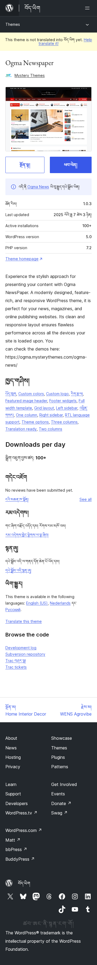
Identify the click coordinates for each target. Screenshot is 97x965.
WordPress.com (23, 830)
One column (26, 415)
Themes (12, 24)
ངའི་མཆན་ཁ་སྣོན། (17, 499)
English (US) (37, 603)
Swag (59, 813)
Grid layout (44, 408)
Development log (20, 647)
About (11, 738)
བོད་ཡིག (24, 883)
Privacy (12, 766)
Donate (61, 803)
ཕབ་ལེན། (70, 164)
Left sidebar (66, 408)
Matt (12, 840)
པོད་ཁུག (10, 393)
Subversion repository (25, 654)
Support (13, 793)
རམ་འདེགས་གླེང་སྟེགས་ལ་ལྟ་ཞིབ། (26, 534)
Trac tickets (16, 667)
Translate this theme (23, 621)
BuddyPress (20, 859)
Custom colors (31, 393)
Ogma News (38, 186)
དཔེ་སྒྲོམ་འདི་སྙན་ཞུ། (18, 570)
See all (85, 499)
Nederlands (60, 603)
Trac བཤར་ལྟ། (15, 660)
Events (58, 793)
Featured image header (26, 400)
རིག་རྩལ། (77, 393)
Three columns (64, 422)
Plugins (58, 757)
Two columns (50, 429)
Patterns (59, 766)
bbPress (16, 849)
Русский (12, 609)
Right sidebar (51, 415)
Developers (16, 803)
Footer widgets (63, 400)
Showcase (61, 738)
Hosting (13, 757)
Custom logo (57, 393)
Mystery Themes (30, 75)
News (11, 747)
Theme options (35, 422)
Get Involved (64, 784)
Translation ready (21, 429)
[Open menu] (88, 8)
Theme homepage (22, 258)
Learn (10, 784)
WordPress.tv (21, 813)
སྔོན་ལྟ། (25, 164)
